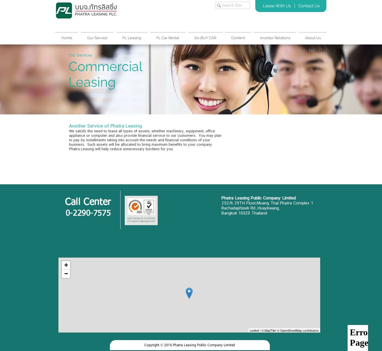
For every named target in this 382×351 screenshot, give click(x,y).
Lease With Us (277, 5)
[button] (313, 35)
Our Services (80, 55)
